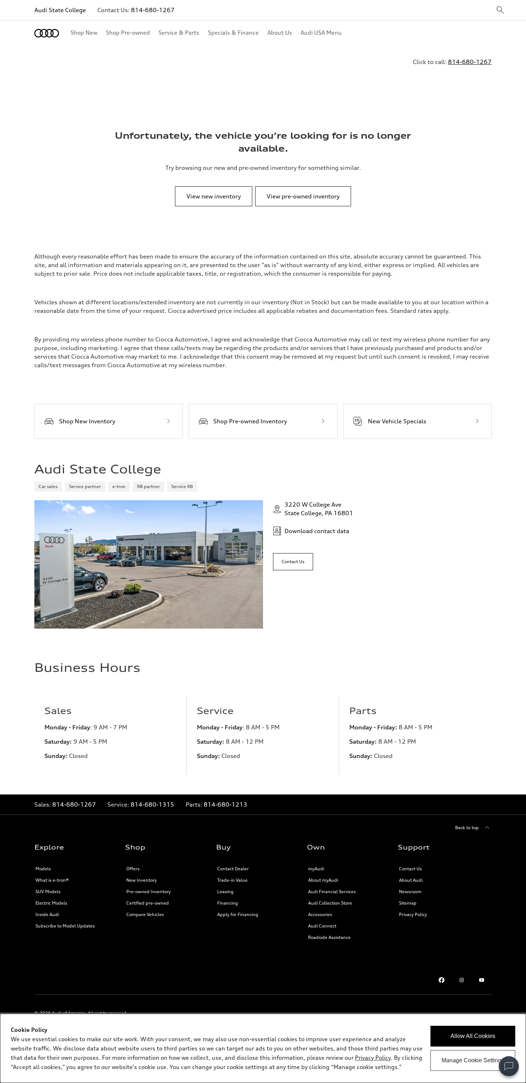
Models (43, 868)
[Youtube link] (482, 980)
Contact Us (410, 868)
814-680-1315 (152, 804)
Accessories (320, 914)
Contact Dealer (233, 868)
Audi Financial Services (332, 891)
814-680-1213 (225, 804)
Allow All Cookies (472, 1036)
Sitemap (408, 903)
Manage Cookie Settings (473, 1060)
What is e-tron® (52, 880)
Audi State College (60, 10)
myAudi (316, 868)
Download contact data (316, 531)
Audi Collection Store (330, 903)
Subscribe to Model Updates (65, 926)
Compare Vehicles (145, 914)
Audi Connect (322, 926)
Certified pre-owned (147, 903)
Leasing (225, 891)
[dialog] (263, 1048)
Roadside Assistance (329, 937)
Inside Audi (47, 914)
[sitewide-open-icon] (500, 10)
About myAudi (323, 880)
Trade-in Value (232, 880)
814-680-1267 (153, 10)
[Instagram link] (462, 980)
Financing (227, 903)
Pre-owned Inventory (148, 891)
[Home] (46, 33)
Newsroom (410, 891)
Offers (133, 868)
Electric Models (51, 903)
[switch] (509, 1066)
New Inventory (141, 880)
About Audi (411, 880)
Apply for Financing (237, 914)
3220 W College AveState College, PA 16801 (318, 509)
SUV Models (47, 891)
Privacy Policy (413, 914)
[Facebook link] (442, 980)
